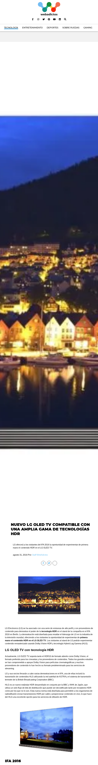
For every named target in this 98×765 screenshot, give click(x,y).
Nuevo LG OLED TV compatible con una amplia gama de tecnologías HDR (50, 529)
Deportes (52, 27)
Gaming (87, 27)
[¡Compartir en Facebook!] (43, 563)
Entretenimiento (32, 27)
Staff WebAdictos (40, 555)
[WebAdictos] (49, 9)
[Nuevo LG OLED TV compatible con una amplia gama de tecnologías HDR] (49, 290)
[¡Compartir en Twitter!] (49, 563)
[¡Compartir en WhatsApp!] (55, 563)
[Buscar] (65, 19)
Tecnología (11, 27)
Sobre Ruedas (70, 27)
